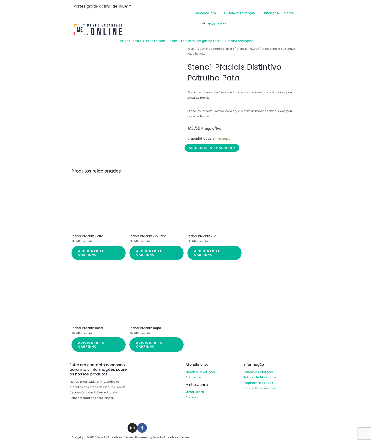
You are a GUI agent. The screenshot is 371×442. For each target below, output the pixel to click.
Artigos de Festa (209, 41)
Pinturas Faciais (129, 41)
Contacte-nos (205, 13)
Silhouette (187, 41)
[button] (130, 41)
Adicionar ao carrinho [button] (91, 253)
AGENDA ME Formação (239, 13)
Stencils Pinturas (248, 49)
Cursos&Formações (238, 41)
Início (191, 49)
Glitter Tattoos (154, 41)
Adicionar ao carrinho (212, 148)
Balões (173, 41)
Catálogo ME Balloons (278, 13)
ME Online (203, 49)
